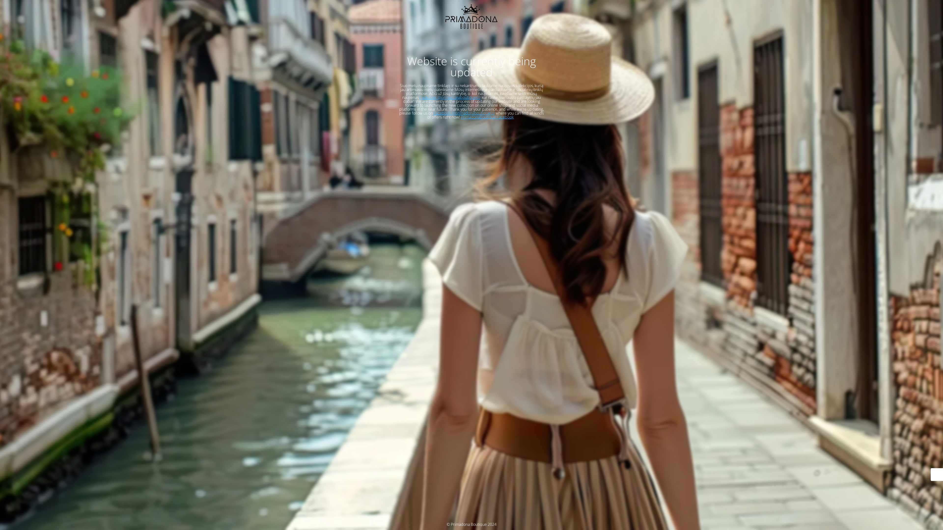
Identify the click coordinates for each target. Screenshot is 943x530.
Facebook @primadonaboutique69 (450, 97)
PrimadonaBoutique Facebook (487, 117)
